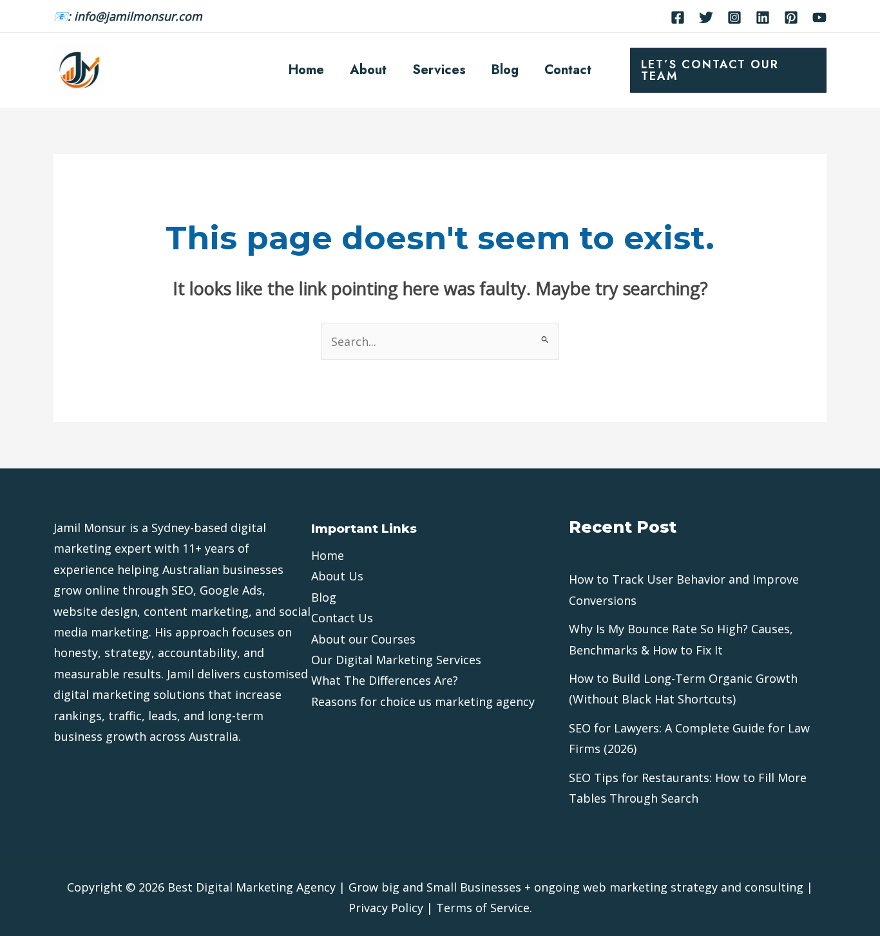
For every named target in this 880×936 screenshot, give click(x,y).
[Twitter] (706, 17)
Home (306, 70)
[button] (728, 70)
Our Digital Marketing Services (396, 659)
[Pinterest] (791, 17)
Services (439, 70)
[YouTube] (819, 17)
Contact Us (342, 618)
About (368, 70)
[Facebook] (678, 17)
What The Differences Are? (384, 680)
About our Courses (363, 639)
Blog (505, 70)
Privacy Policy (386, 907)
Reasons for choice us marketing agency (423, 701)
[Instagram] (734, 17)
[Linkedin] (763, 17)
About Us (337, 576)
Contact (567, 70)
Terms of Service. (484, 907)
